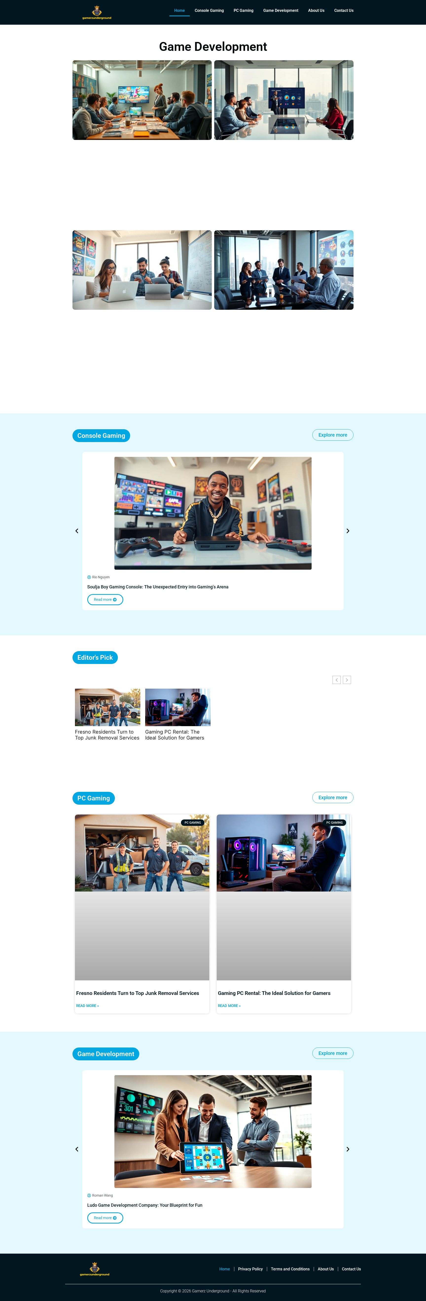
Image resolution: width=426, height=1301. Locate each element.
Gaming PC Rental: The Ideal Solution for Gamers (174, 735)
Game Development (280, 10)
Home (179, 10)
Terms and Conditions (290, 1269)
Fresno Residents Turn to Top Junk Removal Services (107, 735)
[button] (77, 531)
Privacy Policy (250, 1269)
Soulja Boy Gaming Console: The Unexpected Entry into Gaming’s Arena (158, 586)
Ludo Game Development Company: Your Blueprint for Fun (144, 1205)
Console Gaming (209, 10)
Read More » (87, 1006)
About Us (316, 10)
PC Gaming (243, 10)
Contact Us (344, 10)
